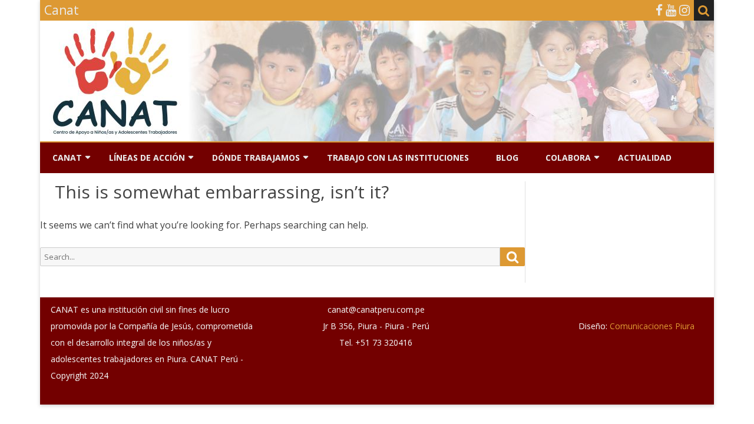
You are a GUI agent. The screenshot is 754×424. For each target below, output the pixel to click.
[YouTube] (671, 10)
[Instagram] (684, 10)
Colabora (568, 157)
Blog (507, 157)
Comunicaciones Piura (651, 326)
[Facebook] (659, 10)
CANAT (67, 157)
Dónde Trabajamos (256, 157)
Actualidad (645, 157)
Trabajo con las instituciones (398, 157)
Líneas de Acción (147, 157)
